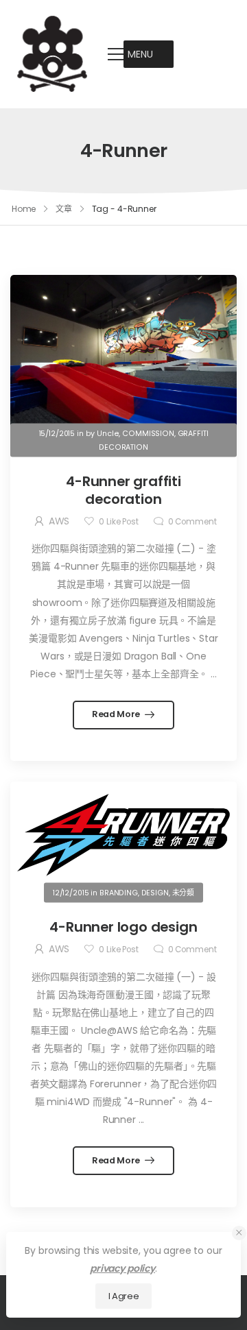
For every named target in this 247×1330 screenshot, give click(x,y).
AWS (59, 521)
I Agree (123, 1296)
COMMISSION (148, 433)
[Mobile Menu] (116, 54)
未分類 (183, 892)
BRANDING (118, 892)
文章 (64, 209)
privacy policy (122, 1268)
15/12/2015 (57, 433)
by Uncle (102, 433)
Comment (192, 521)
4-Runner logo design (123, 926)
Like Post (118, 521)
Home (24, 209)
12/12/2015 (71, 892)
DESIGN (155, 892)
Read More (117, 714)
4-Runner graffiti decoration (123, 490)
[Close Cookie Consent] (239, 1233)
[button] (140, 54)
